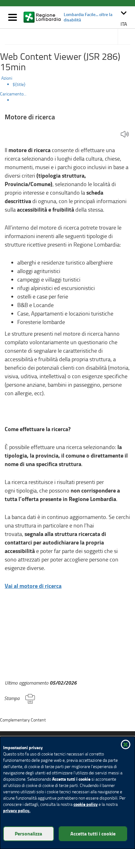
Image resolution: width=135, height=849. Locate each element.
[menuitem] (74, 84)
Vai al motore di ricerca (33, 586)
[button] (124, 17)
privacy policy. (16, 810)
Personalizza (28, 833)
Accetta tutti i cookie (93, 833)
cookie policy (85, 804)
